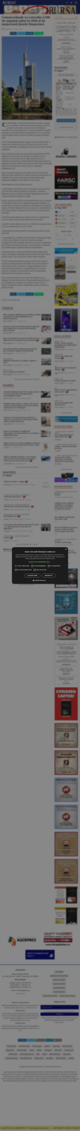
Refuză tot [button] (48, 575)
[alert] (40, 565)
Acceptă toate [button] (32, 575)
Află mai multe (50, 558)
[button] (40, 562)
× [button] (66, 549)
